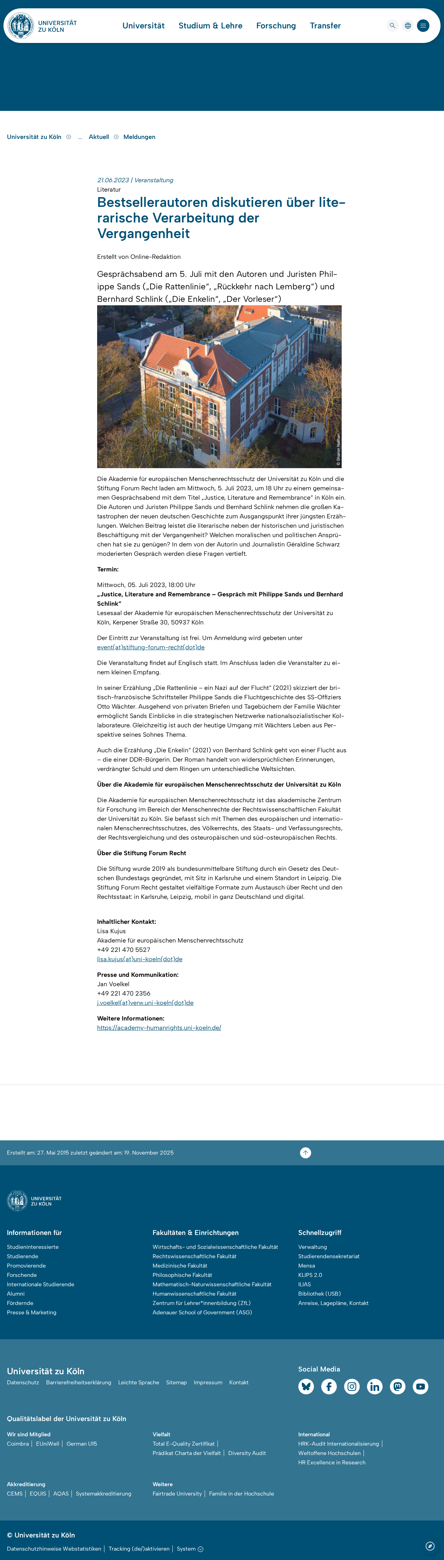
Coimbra (18, 1443)
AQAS (61, 1493)
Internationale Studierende (40, 1284)
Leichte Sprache (138, 1382)
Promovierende (26, 1265)
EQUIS (38, 1493)
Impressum (208, 1382)
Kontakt (239, 1382)
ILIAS (304, 1284)
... (81, 136)
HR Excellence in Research (332, 1462)
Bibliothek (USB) (319, 1293)
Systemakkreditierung (103, 1493)
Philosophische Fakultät (182, 1275)
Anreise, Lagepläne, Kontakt (333, 1303)
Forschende (22, 1275)
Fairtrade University (177, 1493)
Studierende (22, 1256)
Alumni (16, 1293)
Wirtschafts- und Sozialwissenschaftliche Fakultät (215, 1247)
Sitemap (176, 1382)
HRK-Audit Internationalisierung (338, 1443)
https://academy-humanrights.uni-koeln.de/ (159, 1028)
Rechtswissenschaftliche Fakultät (195, 1256)
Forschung (276, 25)
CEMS (15, 1493)
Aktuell (100, 137)
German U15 (82, 1443)
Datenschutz (23, 1382)
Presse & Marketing (32, 1312)
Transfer (325, 25)
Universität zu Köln (35, 137)
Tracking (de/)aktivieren (139, 1548)
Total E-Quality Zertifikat (184, 1443)
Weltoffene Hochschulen (329, 1453)
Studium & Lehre (210, 25)
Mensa (306, 1265)
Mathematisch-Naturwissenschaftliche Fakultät (212, 1284)
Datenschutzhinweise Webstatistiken (54, 1548)
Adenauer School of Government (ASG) (202, 1312)
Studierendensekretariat (329, 1256)
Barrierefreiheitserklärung (78, 1382)
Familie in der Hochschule (241, 1493)
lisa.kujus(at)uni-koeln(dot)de (139, 959)
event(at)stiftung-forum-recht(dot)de (151, 647)
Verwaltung (312, 1247)
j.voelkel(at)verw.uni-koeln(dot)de (145, 1003)
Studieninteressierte (33, 1247)
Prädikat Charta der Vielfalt (187, 1453)
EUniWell (47, 1443)
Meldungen (139, 137)
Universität (143, 25)
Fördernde (20, 1303)
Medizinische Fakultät (180, 1265)
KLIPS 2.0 (310, 1275)
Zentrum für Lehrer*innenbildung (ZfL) (202, 1303)
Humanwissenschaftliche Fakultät (195, 1293)
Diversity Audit (247, 1453)
